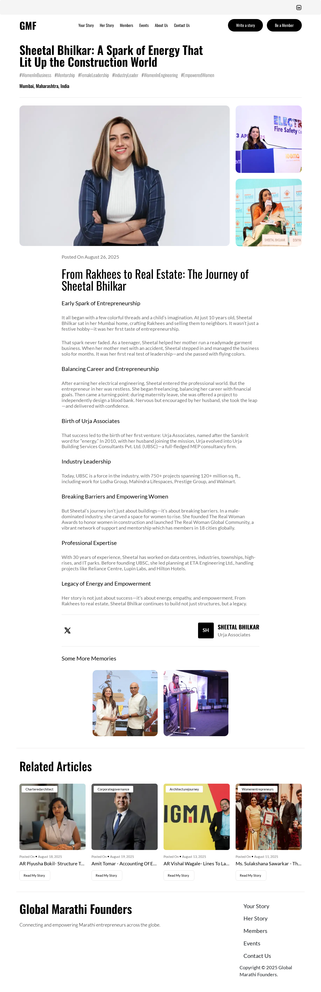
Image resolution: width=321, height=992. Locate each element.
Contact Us (182, 25)
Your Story (86, 25)
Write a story (245, 25)
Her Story (107, 25)
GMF (27, 25)
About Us (161, 25)
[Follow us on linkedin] (299, 7)
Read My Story (34, 875)
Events (144, 25)
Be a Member (284, 25)
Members (126, 25)
